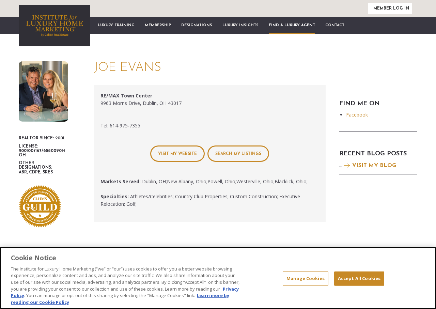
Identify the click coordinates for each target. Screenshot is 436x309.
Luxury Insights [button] (240, 25)
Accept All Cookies (359, 278)
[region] (218, 278)
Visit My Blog (374, 165)
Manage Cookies (305, 278)
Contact (334, 25)
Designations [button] (196, 25)
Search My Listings (238, 154)
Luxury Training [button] (116, 25)
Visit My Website (177, 154)
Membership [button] (158, 25)
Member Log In (391, 8)
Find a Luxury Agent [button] (292, 25)
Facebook (357, 114)
